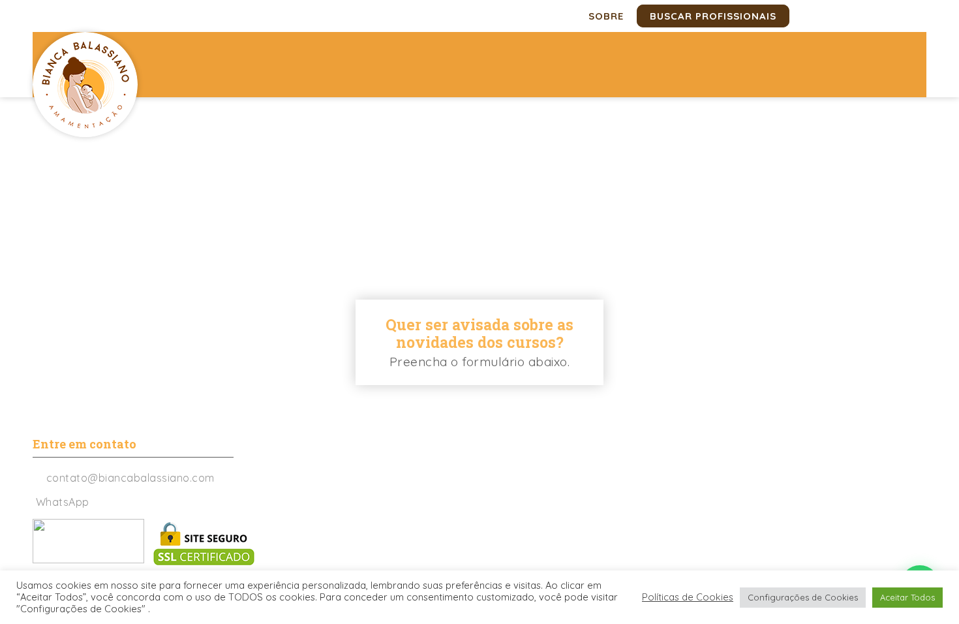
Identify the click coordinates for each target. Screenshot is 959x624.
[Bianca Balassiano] (85, 84)
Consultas (466, 127)
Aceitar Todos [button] (907, 597)
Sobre (606, 16)
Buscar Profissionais (713, 16)
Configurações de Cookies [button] (803, 597)
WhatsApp (62, 501)
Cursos (542, 127)
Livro (746, 127)
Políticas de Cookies (687, 597)
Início (397, 127)
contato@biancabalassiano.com (130, 477)
